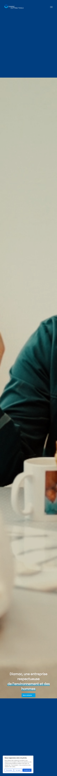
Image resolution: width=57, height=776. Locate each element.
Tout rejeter (18, 770)
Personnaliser (9, 770)
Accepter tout (27, 770)
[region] (18, 764)
